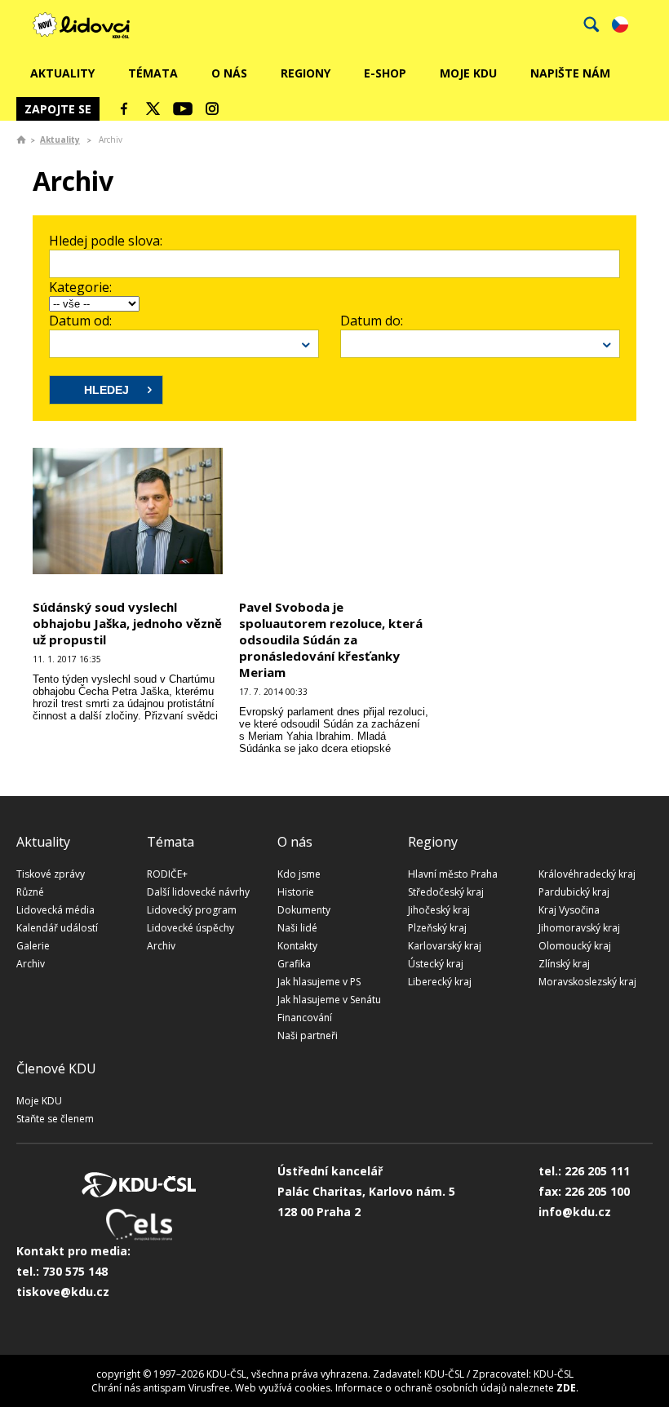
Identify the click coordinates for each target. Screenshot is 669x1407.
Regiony (305, 73)
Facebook (124, 108)
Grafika (294, 964)
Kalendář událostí (57, 928)
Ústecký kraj (435, 964)
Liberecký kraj (440, 982)
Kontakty (297, 946)
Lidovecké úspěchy (190, 928)
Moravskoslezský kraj (587, 982)
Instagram (212, 108)
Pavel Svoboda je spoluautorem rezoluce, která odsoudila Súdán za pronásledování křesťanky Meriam (331, 639)
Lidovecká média (55, 910)
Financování (304, 1017)
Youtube (182, 108)
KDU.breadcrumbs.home (21, 139)
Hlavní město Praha (453, 874)
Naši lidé (297, 928)
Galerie (33, 946)
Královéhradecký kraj (587, 874)
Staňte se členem (55, 1119)
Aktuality (62, 73)
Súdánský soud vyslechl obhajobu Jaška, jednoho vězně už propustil (127, 623)
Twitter (153, 108)
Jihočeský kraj (439, 910)
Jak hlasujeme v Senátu (329, 1000)
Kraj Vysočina (569, 910)
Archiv (30, 964)
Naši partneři (307, 1035)
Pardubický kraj (573, 892)
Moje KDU (468, 73)
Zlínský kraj (564, 964)
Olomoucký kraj (574, 946)
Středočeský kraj (446, 892)
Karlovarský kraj (444, 946)
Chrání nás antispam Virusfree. (162, 1388)
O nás (229, 73)
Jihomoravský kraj (579, 928)
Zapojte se (57, 109)
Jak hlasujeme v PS (319, 982)
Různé (30, 892)
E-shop (385, 73)
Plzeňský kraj (437, 928)
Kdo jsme (299, 874)
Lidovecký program (192, 910)
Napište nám (570, 73)
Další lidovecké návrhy (198, 892)
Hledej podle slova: (105, 241)
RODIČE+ (167, 874)
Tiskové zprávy (50, 874)
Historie (295, 892)
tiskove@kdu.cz (62, 1291)
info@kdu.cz (574, 1211)
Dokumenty (303, 910)
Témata (153, 73)
